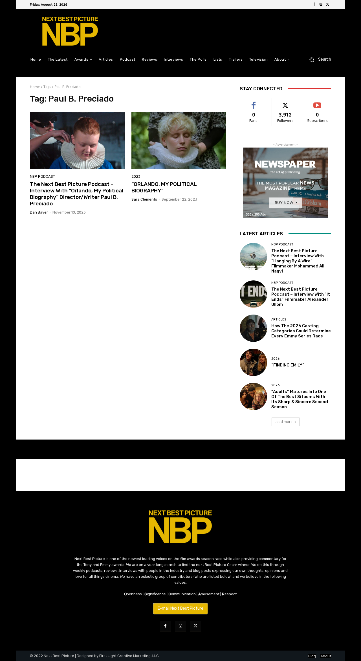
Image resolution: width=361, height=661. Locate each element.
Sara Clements (144, 199)
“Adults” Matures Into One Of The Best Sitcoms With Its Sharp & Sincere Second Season (299, 399)
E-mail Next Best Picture (180, 608)
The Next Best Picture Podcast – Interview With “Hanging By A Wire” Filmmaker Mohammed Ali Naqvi (297, 261)
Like (253, 102)
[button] (318, 59)
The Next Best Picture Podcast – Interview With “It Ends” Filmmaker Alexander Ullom (300, 297)
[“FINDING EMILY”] (253, 362)
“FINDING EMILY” (287, 365)
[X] (327, 4)
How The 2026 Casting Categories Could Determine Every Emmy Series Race (301, 331)
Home (35, 86)
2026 (275, 358)
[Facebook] (314, 4)
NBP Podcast (42, 176)
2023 (135, 176)
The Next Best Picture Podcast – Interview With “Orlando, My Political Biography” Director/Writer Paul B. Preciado (76, 194)
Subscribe (317, 102)
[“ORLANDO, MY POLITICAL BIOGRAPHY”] (178, 140)
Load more (283, 421)
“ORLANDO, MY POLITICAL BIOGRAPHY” (164, 187)
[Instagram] (321, 4)
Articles (278, 319)
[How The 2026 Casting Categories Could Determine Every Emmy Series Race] (253, 328)
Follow (285, 102)
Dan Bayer (39, 212)
